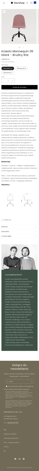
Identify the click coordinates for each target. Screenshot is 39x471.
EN (4, 451)
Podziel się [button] (7, 220)
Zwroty (6, 447)
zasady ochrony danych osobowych (19, 389)
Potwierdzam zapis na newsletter (20, 386)
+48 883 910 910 (12, 423)
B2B (5, 430)
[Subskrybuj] (31, 381)
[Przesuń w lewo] (15, 47)
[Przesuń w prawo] (24, 47)
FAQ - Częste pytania (11, 442)
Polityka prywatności (11, 438)
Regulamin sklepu (10, 434)
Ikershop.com (16, 467)
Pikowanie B (21, 68)
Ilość (2, 77)
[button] (4, 3)
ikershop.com (22, 396)
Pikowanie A (7, 68)
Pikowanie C (7, 73)
